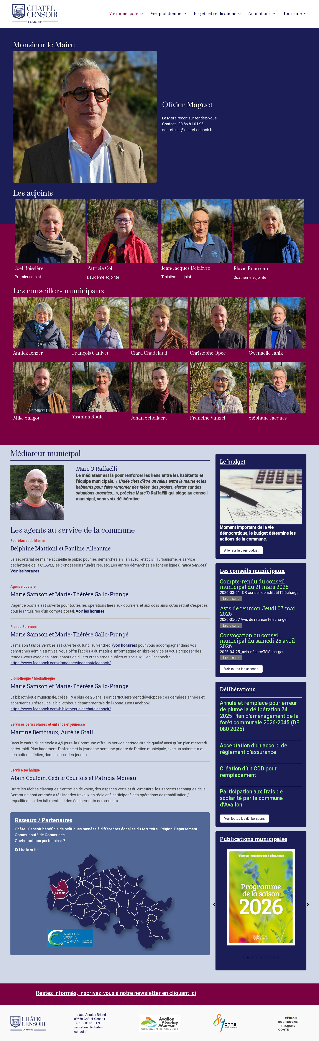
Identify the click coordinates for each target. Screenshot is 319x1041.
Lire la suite (231, 598)
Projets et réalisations (215, 14)
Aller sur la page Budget (241, 550)
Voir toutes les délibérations (244, 818)
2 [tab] (248, 957)
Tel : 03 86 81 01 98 (88, 1023)
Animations (259, 14)
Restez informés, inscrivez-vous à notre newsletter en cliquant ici (116, 993)
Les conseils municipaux (252, 570)
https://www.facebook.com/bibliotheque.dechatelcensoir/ (60, 709)
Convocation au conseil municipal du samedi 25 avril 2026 (257, 641)
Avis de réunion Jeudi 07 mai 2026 (257, 611)
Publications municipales (253, 839)
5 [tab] (261, 957)
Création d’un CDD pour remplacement (248, 771)
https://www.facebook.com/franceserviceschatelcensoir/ (60, 663)
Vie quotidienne (166, 14)
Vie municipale (123, 14)
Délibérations (237, 689)
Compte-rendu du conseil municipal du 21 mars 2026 (254, 584)
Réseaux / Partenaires (43, 820)
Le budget (232, 461)
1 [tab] (243, 957)
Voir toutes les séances (241, 669)
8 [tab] (274, 957)
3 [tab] (252, 957)
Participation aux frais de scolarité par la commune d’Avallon (251, 798)
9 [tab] (278, 957)
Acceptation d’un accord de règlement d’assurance (253, 748)
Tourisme (292, 14)
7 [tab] (269, 957)
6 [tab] (265, 957)
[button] (140, 13)
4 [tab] (256, 957)
